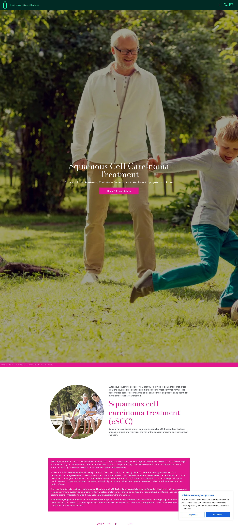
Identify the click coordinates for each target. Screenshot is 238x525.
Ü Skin (10, 365)
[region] (205, 505)
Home (3, 365)
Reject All (193, 514)
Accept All (217, 514)
